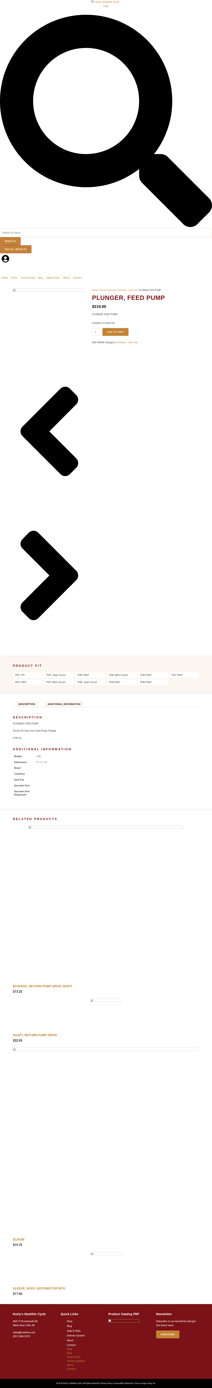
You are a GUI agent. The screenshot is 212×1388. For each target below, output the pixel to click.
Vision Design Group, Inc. (145, 1383)
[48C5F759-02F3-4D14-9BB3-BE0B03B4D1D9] (48, 290)
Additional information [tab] (64, 704)
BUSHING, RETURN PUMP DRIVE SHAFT (42, 986)
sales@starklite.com (24, 1332)
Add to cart (115, 332)
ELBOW (18, 1239)
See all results (16, 249)
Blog (69, 1326)
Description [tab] (26, 704)
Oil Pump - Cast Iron (128, 290)
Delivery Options (76, 1335)
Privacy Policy (106, 1383)
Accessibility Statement (123, 1383)
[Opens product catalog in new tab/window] (123, 1339)
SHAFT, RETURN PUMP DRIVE (35, 1035)
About (70, 1340)
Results (10, 241)
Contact (71, 1345)
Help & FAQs (74, 1330)
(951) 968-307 (21, 1336)
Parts (102, 290)
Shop (69, 1321)
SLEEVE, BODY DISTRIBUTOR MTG (39, 1288)
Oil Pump (111, 290)
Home (95, 290)
